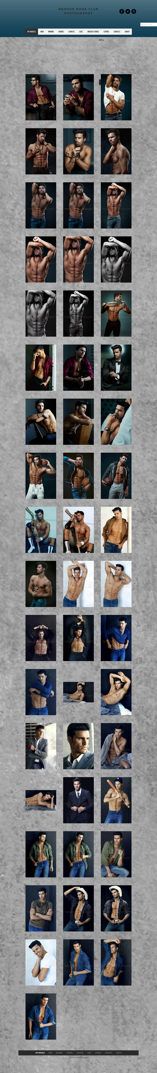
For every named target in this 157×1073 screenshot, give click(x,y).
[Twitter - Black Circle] (127, 11)
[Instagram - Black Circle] (133, 11)
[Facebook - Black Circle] (121, 11)
